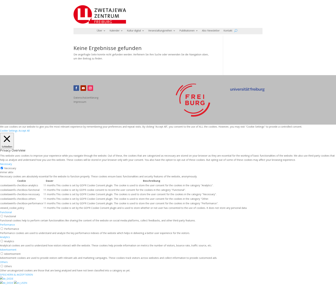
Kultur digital (134, 30)
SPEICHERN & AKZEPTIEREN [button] (16, 274)
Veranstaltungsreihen (160, 30)
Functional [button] (6, 212)
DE (11, 278)
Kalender (115, 30)
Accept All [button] (24, 130)
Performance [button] (7, 224)
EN (25, 282)
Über (99, 30)
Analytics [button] (5, 237)
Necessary (10, 168)
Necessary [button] (6, 164)
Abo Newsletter (211, 30)
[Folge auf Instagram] (90, 88)
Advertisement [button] (8, 249)
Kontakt (227, 30)
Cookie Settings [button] (9, 130)
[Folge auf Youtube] (83, 88)
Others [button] (4, 262)
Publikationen (187, 30)
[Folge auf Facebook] (76, 88)
